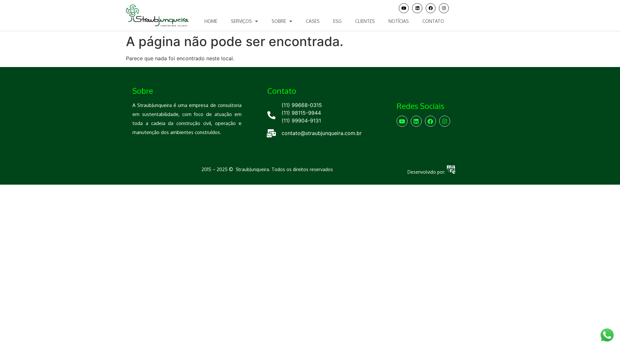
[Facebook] (431, 8)
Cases (313, 21)
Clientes (365, 21)
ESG (337, 21)
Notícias (398, 21)
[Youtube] (404, 8)
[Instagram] (444, 8)
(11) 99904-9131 (301, 120)
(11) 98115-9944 (301, 113)
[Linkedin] (417, 8)
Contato (433, 21)
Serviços (241, 21)
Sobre (279, 21)
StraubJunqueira (252, 169)
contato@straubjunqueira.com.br (322, 133)
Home (210, 21)
